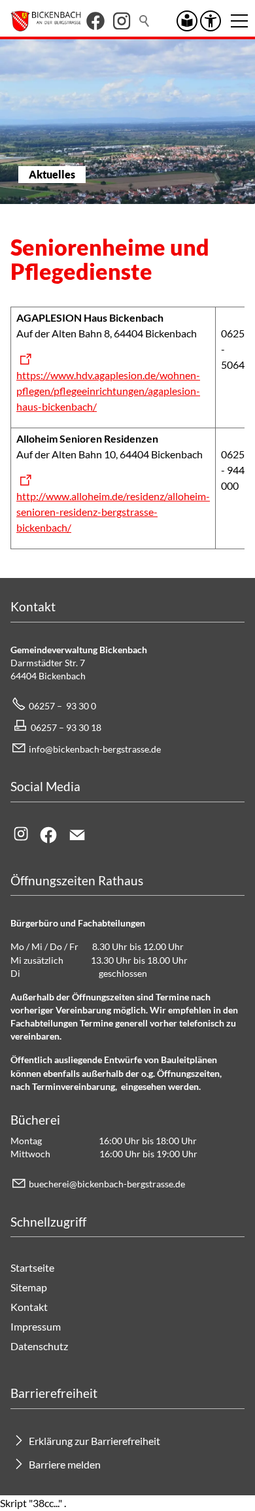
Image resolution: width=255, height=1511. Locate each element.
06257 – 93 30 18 (66, 727)
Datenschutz (39, 1346)
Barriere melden (65, 1464)
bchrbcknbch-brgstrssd (104, 1183)
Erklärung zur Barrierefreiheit (94, 1441)
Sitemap (28, 1287)
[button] (95, 21)
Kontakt (29, 1306)
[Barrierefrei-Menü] (210, 20)
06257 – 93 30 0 (62, 705)
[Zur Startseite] (45, 20)
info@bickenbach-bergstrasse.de (95, 749)
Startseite (32, 1267)
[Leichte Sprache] (187, 20)
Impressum (35, 1326)
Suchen (145, 20)
